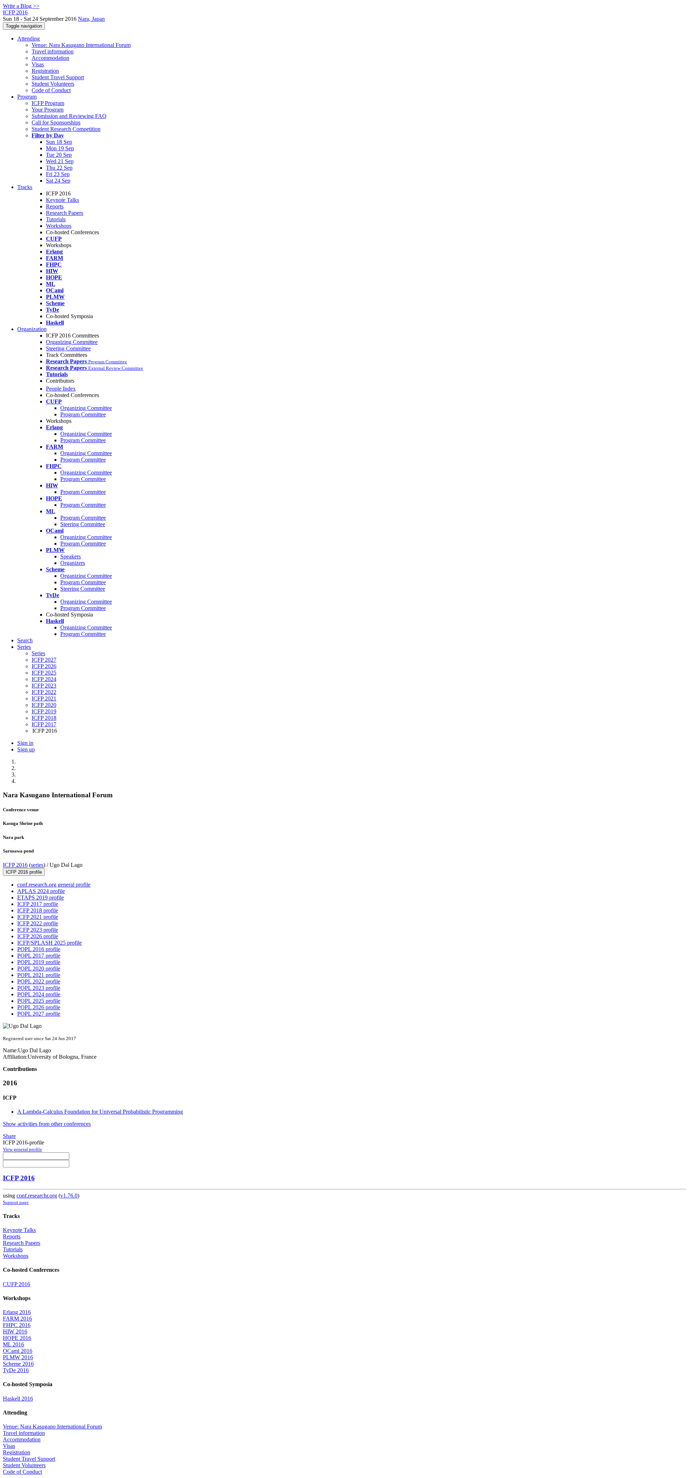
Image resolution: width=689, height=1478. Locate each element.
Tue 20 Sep (59, 155)
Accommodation (50, 58)
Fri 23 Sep (58, 174)
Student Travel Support (58, 77)
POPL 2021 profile (38, 975)
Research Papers (64, 213)
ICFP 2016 (15, 865)
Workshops (58, 226)
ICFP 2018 (44, 718)
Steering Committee (68, 348)
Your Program (48, 110)
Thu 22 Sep (59, 168)
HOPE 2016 (17, 1338)
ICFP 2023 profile (37, 930)
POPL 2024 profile (38, 994)
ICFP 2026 (44, 666)
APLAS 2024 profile (41, 891)
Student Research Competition (66, 129)
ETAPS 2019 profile (40, 897)
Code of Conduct (51, 90)
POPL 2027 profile (38, 1014)
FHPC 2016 (17, 1325)
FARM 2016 (17, 1319)
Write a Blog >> (21, 6)
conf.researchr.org (37, 1196)
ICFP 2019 (44, 711)
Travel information (53, 51)
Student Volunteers (53, 84)
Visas (38, 64)
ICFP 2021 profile (37, 917)
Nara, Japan (91, 19)
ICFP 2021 (44, 698)
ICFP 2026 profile (37, 936)
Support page (16, 1202)
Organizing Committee (72, 342)
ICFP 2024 (44, 679)
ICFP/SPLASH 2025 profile (49, 943)
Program (27, 97)
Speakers (70, 556)
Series (38, 653)
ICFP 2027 (44, 660)
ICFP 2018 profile (37, 910)
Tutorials (56, 219)
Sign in (25, 743)
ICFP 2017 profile (37, 904)
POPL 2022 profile (38, 981)
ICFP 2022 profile (37, 923)
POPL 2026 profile (38, 1007)
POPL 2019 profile (38, 962)
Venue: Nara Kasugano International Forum (81, 45)
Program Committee (83, 414)
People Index (61, 389)
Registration (45, 71)
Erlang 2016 (17, 1312)
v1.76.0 (69, 1196)
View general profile (22, 1149)
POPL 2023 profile (38, 988)
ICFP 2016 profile (24, 872)
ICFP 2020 (44, 705)
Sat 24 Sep (58, 181)
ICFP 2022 (44, 692)
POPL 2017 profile (38, 956)
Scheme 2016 (18, 1364)
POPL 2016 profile (38, 949)
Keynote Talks (62, 200)
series (37, 865)
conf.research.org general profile (53, 885)
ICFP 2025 (44, 673)
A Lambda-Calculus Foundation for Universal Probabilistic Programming (100, 1112)
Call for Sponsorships (56, 122)
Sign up (26, 749)
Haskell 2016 (18, 1399)
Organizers (72, 563)
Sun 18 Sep (59, 142)
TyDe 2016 (16, 1370)
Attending (28, 39)
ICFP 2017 (44, 724)
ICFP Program (48, 103)
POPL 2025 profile (38, 1001)
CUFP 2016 (16, 1284)
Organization (32, 329)
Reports (55, 206)
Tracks (24, 187)
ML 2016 (13, 1344)
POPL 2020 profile (38, 968)
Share (9, 1136)
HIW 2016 (15, 1331)
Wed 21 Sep (60, 161)
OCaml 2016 (17, 1351)
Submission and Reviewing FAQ (69, 116)
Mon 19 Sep (60, 148)
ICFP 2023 (44, 686)
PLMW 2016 (18, 1357)
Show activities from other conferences (47, 1124)
